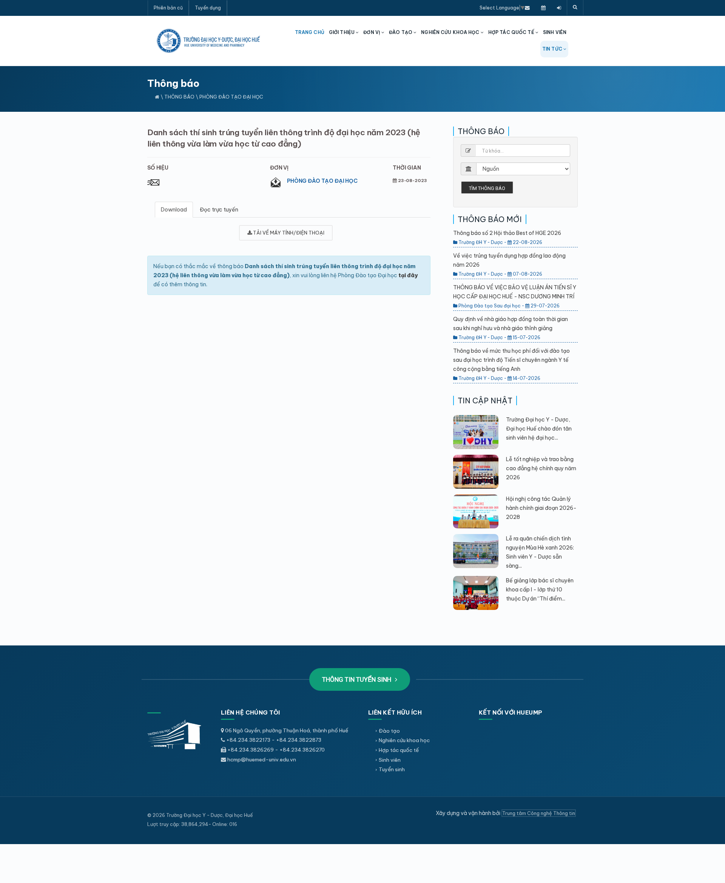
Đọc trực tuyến (219, 209)
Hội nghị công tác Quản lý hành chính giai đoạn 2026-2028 (541, 508)
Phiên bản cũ (168, 8)
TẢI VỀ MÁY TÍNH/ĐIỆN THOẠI (288, 233)
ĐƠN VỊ (372, 32)
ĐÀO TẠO (401, 32)
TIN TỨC (552, 49)
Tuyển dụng (208, 8)
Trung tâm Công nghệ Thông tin (538, 813)
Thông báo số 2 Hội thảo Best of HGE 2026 (507, 233)
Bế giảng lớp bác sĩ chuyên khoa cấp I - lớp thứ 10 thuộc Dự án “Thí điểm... (540, 589)
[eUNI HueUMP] (559, 7)
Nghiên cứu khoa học (404, 740)
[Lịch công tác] (543, 7)
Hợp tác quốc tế (399, 750)
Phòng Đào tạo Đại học (322, 181)
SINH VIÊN (554, 32)
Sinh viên (390, 759)
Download (174, 209)
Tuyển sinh (392, 769)
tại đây (408, 275)
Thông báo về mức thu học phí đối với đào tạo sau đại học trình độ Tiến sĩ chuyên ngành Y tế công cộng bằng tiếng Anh (511, 359)
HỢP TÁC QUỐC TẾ (511, 32)
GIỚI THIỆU (342, 32)
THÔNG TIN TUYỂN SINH (357, 679)
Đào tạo (389, 730)
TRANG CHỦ (309, 32)
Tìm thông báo (487, 188)
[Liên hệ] (527, 7)
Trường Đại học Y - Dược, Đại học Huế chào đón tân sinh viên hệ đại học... (539, 428)
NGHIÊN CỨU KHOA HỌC (450, 32)
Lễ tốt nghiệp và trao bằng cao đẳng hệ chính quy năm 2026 (541, 468)
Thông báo (179, 97)
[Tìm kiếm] (575, 7)
